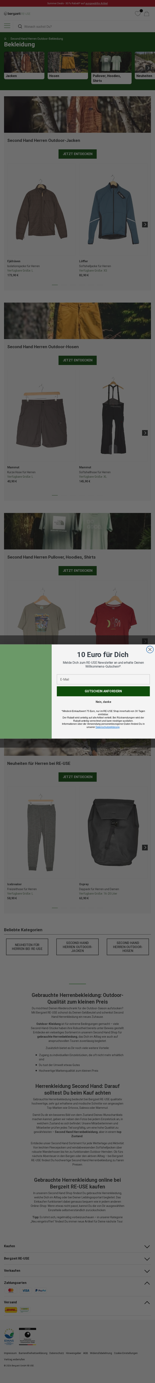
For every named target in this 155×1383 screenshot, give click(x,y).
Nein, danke (103, 701)
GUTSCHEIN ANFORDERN (103, 691)
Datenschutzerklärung (107, 727)
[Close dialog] (150, 649)
